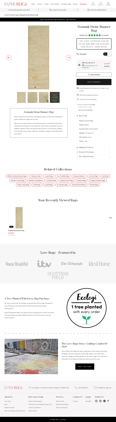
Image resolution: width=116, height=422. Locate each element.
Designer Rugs (66, 4)
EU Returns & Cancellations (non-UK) (40, 404)
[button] (93, 3)
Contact (75, 401)
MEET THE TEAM (84, 366)
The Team (8, 401)
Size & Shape (55, 4)
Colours (39, 4)
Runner (86, 125)
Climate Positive (10, 407)
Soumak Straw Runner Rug (29, 15)
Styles (46, 4)
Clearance (83, 4)
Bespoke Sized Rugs (62, 404)
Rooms (75, 4)
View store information (85, 110)
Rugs (33, 4)
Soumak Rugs (14, 15)
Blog (6, 404)
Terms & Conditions (35, 407)
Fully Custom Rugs (62, 407)
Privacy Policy (33, 411)
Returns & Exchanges (35, 401)
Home (7, 15)
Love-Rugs (63, 419)
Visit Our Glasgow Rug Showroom (15, 411)
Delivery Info (60, 401)
